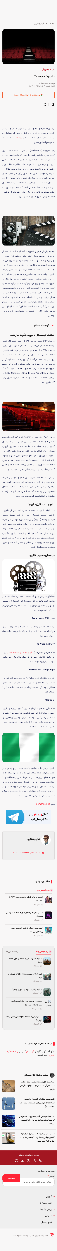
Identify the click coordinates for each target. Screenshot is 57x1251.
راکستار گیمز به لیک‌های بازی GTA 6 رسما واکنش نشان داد (24, 914)
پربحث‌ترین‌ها (12, 951)
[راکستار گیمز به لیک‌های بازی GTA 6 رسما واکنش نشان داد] (48, 915)
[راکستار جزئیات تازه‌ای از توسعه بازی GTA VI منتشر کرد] (48, 899)
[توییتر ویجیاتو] (28, 1160)
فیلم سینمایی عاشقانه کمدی (19, 652)
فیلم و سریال (39, 23)
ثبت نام (30, 1051)
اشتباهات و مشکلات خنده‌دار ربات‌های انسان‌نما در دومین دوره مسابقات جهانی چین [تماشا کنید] (37, 1103)
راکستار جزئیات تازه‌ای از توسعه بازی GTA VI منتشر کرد (26, 899)
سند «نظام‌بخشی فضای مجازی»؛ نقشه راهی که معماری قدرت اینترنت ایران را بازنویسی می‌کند (37, 1120)
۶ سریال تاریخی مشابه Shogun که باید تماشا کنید (25, 976)
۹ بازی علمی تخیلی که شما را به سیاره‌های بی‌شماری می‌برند (27, 930)
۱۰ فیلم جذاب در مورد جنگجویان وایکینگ (26, 989)
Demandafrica (43, 804)
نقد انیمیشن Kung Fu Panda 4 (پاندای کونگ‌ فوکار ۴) (24, 1018)
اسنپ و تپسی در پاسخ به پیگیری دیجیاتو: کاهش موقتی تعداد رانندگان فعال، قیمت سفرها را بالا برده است (38, 1137)
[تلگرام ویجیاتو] (34, 1160)
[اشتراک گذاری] (44, 104)
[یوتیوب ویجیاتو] (22, 1160)
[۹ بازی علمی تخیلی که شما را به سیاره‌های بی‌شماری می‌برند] (48, 930)
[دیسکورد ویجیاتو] (16, 1160)
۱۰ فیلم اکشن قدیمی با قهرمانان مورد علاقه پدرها (25, 960)
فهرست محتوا (42, 325)
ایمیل (51, 1176)
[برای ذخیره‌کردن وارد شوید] (53, 104)
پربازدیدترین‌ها (42, 951)
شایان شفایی (43, 83)
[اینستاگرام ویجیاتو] (40, 1160)
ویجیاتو (52, 23)
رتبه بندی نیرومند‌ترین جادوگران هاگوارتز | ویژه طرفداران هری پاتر (26, 1003)
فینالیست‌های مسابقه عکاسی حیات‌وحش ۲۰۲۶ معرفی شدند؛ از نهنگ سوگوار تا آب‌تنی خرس (37, 1085)
